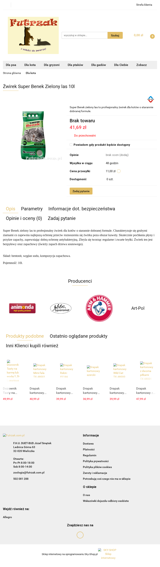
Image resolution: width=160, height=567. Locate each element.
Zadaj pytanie (81, 191)
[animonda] (22, 308)
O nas (86, 495)
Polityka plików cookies (97, 467)
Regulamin (89, 455)
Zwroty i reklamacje (95, 472)
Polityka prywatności (96, 461)
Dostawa (88, 443)
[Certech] (150, 99)
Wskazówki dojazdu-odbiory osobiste (106, 500)
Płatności (89, 449)
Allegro (7, 517)
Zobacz (142, 65)
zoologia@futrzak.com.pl (28, 472)
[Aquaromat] (61, 308)
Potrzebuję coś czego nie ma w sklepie (107, 478)
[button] (91, 435)
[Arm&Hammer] (99, 308)
